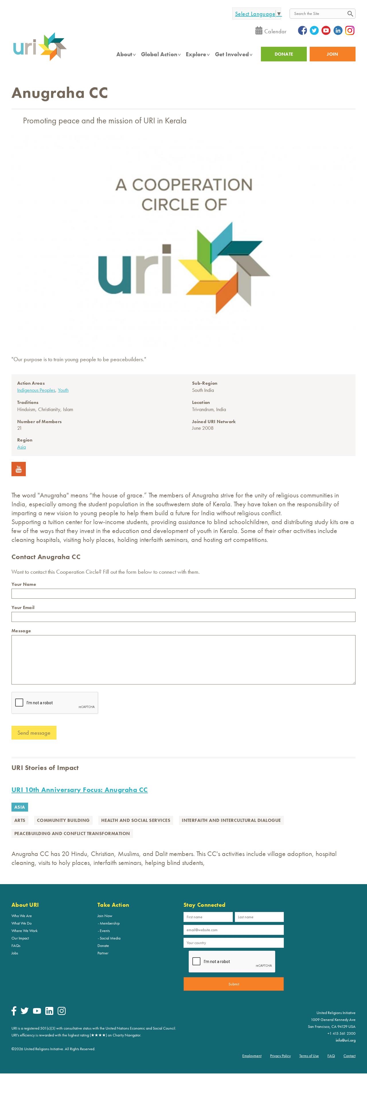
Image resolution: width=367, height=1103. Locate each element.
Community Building (63, 820)
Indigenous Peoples (36, 390)
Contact (349, 1055)
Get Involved (232, 54)
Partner (102, 953)
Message (21, 631)
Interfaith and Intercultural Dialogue (231, 820)
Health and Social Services (135, 820)
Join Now (104, 915)
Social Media (110, 938)
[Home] (39, 60)
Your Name (23, 584)
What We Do (21, 923)
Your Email (22, 607)
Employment (251, 1055)
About (124, 54)
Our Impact (20, 938)
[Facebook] (13, 1014)
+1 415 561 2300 (341, 1033)
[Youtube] (37, 1012)
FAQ (331, 1055)
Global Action (159, 54)
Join (332, 54)
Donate (103, 945)
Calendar (275, 31)
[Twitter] (25, 1012)
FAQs (15, 945)
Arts (20, 820)
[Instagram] (62, 1013)
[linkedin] (49, 1013)
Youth (63, 390)
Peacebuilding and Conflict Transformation (72, 833)
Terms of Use (309, 1055)
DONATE (284, 54)
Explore (196, 54)
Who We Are (21, 915)
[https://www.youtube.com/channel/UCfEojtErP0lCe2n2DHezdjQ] (18, 474)
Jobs (14, 953)
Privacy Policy (280, 1055)
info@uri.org (346, 1040)
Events (105, 930)
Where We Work (24, 930)
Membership (110, 923)
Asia (21, 446)
